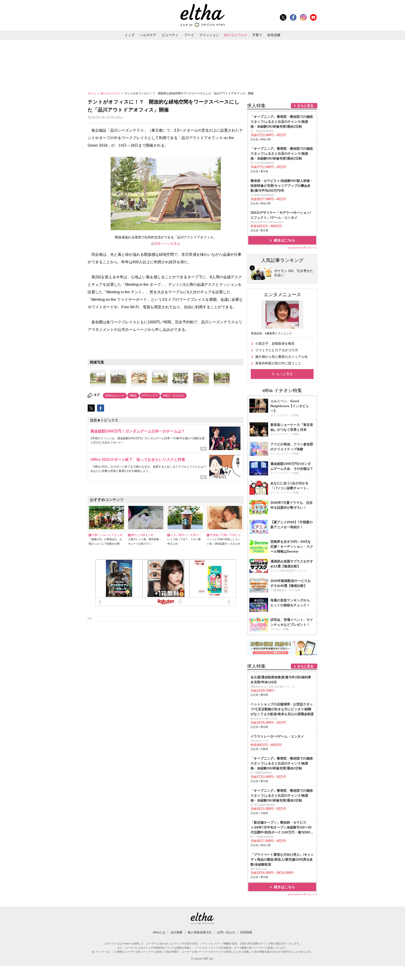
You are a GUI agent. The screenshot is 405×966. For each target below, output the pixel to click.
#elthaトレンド (114, 395)
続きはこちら (284, 240)
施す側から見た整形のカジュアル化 (281, 357)
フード (189, 35)
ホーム (92, 93)
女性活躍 (273, 35)
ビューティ (170, 35)
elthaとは (159, 932)
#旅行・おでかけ (173, 395)
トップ (130, 35)
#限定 (133, 395)
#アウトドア (150, 395)
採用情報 (246, 932)
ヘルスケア (148, 35)
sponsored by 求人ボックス (302, 247)
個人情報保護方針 (200, 932)
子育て (257, 35)
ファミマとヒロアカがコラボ (276, 350)
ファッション (209, 35)
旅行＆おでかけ (235, 35)
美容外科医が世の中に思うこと (278, 363)
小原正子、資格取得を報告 (275, 343)
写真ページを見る (167, 243)
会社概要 (176, 932)
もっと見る (284, 374)
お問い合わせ (226, 932)
